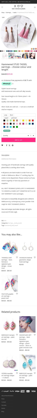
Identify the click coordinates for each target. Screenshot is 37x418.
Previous (1, 33)
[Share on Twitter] (9, 145)
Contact (3, 402)
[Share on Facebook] (6, 145)
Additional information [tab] (8, 159)
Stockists (3, 405)
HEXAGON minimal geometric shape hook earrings (25, 260)
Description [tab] (5, 155)
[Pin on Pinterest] (13, 145)
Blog (2, 411)
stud (13, 225)
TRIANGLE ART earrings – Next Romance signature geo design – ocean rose (6, 263)
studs (14, 12)
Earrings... (9, 12)
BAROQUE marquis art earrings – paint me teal (25, 375)
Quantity (5, 135)
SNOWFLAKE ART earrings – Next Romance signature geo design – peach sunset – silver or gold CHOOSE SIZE (25, 341)
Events (3, 408)
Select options (5, 271)
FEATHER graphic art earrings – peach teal (7, 296)
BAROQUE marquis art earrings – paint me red (8, 337)
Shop (2, 12)
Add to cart (18, 140)
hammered (8, 225)
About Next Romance (7, 396)
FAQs (2, 399)
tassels (20, 223)
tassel (16, 225)
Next (35, 33)
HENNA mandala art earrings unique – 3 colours (7, 375)
